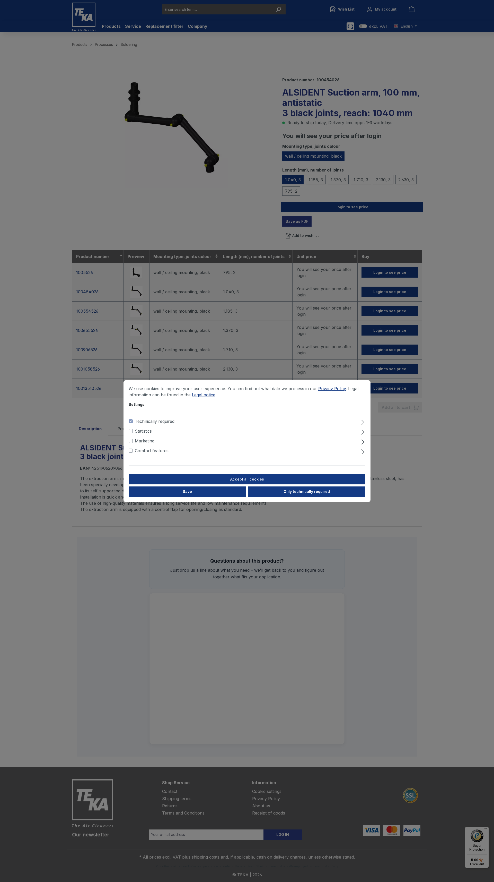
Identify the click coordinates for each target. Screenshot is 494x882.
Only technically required (307, 491)
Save (187, 491)
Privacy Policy (332, 388)
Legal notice (203, 394)
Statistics (143, 431)
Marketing (144, 440)
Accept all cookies (247, 479)
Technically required (154, 421)
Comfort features (152, 450)
